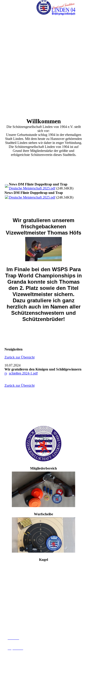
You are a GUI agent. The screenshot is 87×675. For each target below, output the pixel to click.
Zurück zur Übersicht (19, 357)
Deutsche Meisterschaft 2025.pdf (32, 188)
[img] (56, 8)
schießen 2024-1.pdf (23, 373)
